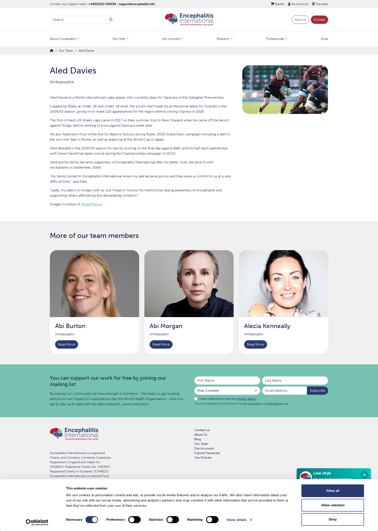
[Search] (111, 20)
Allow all (332, 491)
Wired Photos (91, 204)
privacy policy (246, 399)
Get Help (118, 39)
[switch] (134, 519)
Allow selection (333, 505)
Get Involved (171, 39)
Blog (197, 439)
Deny (333, 519)
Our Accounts (204, 448)
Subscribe (317, 390)
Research (223, 39)
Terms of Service (274, 403)
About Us (200, 435)
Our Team (201, 444)
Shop (324, 39)
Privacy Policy (254, 403)
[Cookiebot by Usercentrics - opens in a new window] (37, 522)
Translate (321, 4)
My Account (299, 4)
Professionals (275, 39)
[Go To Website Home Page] (189, 19)
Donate (319, 19)
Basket (279, 4)
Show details (237, 520)
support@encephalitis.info (137, 4)
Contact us (202, 430)
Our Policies (203, 457)
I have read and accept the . (228, 399)
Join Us (300, 19)
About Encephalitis (63, 39)
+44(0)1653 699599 (102, 4)
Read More (66, 344)
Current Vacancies (207, 453)
